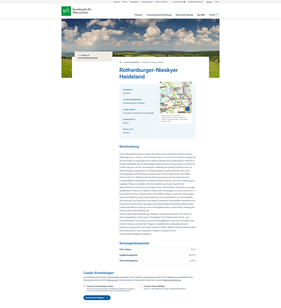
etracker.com (112, 280)
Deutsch (209, 2)
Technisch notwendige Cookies (100, 286)
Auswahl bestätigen (94, 298)
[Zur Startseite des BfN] (80, 11)
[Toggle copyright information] (217, 20)
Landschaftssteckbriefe (131, 62)
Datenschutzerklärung (172, 280)
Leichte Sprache (178, 2)
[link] (138, 15)
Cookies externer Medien (154, 286)
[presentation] (187, 109)
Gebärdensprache (194, 2)
